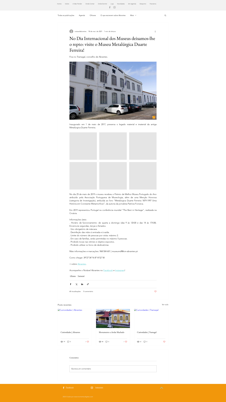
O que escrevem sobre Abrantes (113, 15)
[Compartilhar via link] (88, 284)
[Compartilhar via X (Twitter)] (76, 284)
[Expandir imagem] (83, 146)
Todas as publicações (66, 15)
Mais (132, 15)
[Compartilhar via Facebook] (70, 284)
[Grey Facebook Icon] (109, 7)
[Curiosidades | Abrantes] (75, 318)
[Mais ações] (155, 31)
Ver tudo (165, 304)
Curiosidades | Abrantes (70, 332)
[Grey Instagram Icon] (114, 7)
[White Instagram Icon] (91, 387)
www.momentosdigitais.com (83, 397)
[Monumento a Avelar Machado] (113, 318)
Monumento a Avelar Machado (111, 332)
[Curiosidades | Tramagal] (151, 318)
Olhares (93, 15)
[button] (165, 15)
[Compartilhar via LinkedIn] (82, 284)
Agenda (82, 15)
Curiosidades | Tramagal (146, 332)
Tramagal (81, 276)
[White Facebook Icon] (63, 387)
